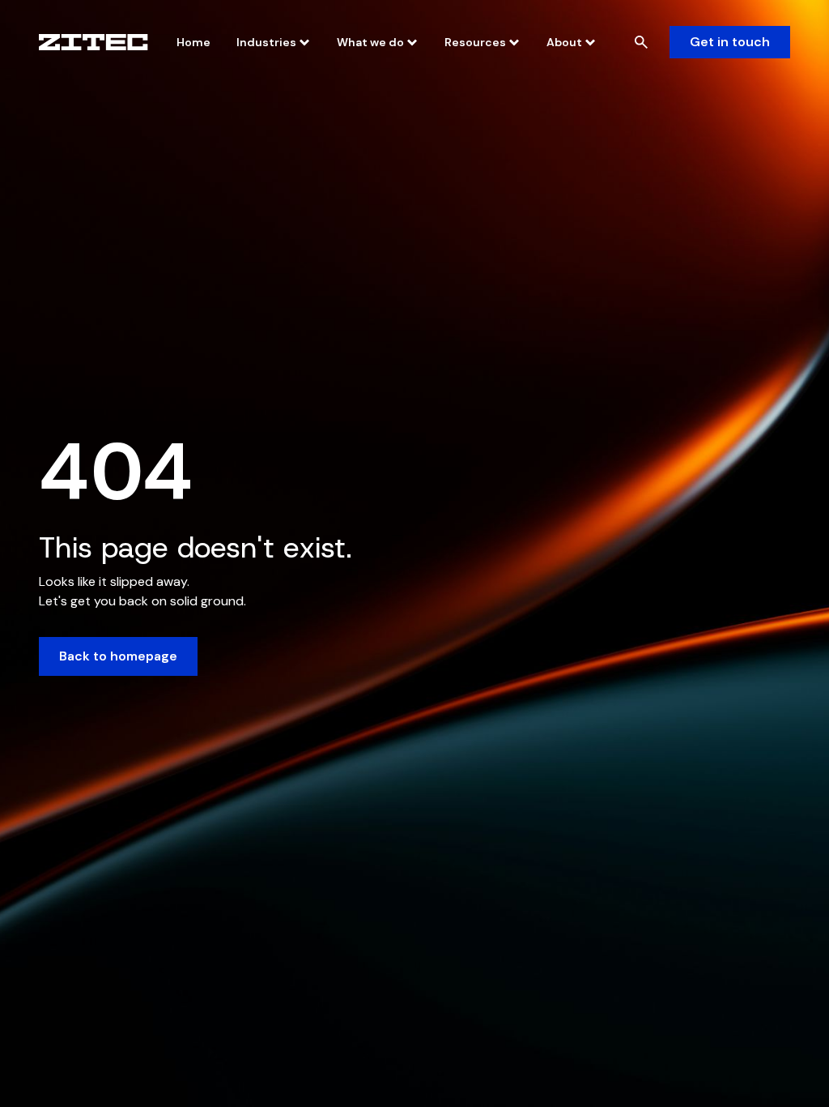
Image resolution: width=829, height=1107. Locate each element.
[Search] (641, 42)
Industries (266, 42)
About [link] (564, 42)
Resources (475, 42)
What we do (370, 42)
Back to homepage (118, 656)
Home (193, 42)
